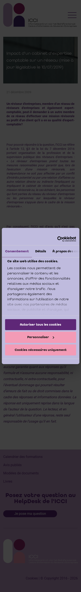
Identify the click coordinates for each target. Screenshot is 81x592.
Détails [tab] (40, 251)
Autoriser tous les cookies (40, 324)
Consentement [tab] (17, 251)
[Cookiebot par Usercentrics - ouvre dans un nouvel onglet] (57, 239)
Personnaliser (38, 337)
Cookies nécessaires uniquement (41, 350)
